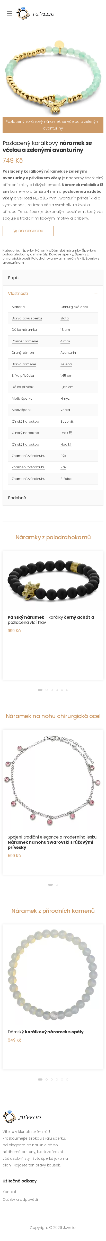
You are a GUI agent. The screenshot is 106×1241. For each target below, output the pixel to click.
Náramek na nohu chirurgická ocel (53, 716)
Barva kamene (24, 364)
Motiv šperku (22, 398)
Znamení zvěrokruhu (28, 456)
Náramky (42, 250)
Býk (63, 456)
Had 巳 (66, 444)
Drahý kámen (23, 352)
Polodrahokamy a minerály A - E (57, 258)
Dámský (46, 1032)
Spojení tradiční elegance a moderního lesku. (52, 842)
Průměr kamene (25, 341)
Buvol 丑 (67, 421)
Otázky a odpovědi (20, 1199)
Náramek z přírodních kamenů (52, 911)
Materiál (18, 307)
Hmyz (64, 398)
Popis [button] (13, 278)
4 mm (65, 341)
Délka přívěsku (24, 387)
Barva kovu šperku (27, 318)
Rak (63, 467)
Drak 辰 (66, 433)
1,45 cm (66, 375)
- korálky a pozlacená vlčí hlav (51, 619)
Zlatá (64, 318)
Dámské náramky (66, 250)
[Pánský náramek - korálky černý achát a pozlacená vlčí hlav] (53, 581)
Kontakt (9, 1191)
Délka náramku (24, 329)
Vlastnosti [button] (18, 293)
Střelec (66, 479)
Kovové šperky (61, 254)
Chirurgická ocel (74, 307)
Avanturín (68, 352)
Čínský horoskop (25, 421)
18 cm (65, 329)
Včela (65, 410)
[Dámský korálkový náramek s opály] (53, 975)
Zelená (66, 364)
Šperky (28, 250)
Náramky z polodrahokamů (53, 537)
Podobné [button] (17, 498)
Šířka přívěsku (23, 375)
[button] (40, 690)
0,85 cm (67, 387)
